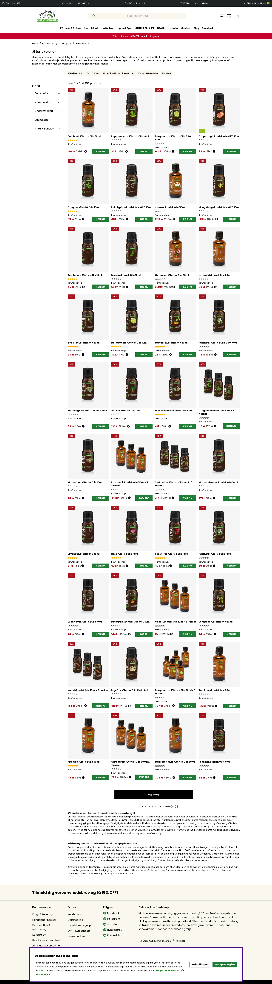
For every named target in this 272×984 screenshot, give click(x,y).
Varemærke (42, 102)
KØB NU (231, 426)
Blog (196, 28)
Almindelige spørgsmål (46, 945)
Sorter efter (42, 93)
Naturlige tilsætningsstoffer (118, 73)
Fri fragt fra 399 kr (14, 3)
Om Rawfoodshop (79, 931)
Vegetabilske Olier (148, 73)
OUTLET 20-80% (144, 28)
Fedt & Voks (93, 73)
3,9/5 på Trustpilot (136, 3)
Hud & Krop (107, 28)
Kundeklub (74, 914)
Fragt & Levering (42, 914)
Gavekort (207, 28)
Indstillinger (199, 964)
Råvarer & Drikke (70, 28)
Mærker (185, 28)
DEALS (160, 28)
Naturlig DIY (65, 43)
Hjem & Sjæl (124, 28)
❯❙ (176, 806)
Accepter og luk (224, 964)
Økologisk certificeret (257, 3)
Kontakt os (39, 935)
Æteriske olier (82, 43)
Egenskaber (42, 120)
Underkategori (44, 111)
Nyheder (173, 28)
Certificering (75, 920)
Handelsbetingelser (44, 920)
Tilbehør (166, 73)
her (42, 970)
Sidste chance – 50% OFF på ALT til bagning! (136, 36)
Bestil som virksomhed (46, 940)
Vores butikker (77, 936)
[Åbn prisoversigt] (85, 151)
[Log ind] (221, 16)
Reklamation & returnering (41, 927)
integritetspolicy (165, 970)
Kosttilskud (91, 28)
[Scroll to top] (136, 982)
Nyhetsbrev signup (79, 925)
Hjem (35, 43)
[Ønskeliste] (229, 16)
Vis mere (153, 794)
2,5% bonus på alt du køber (195, 3)
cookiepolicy (42, 974)
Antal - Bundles (44, 128)
